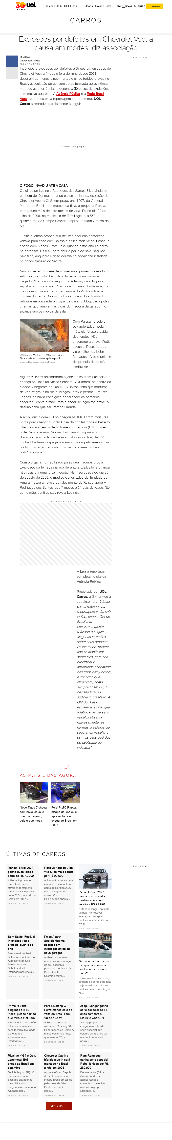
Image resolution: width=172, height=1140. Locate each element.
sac (119, 6)
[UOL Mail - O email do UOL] (127, 6)
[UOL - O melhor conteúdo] (25, 6)
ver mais (56, 1106)
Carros (86, 20)
